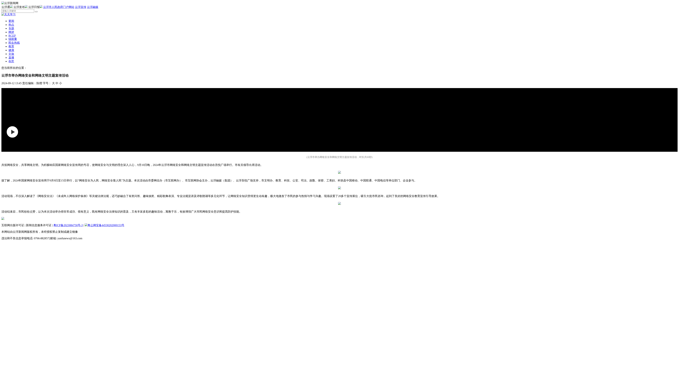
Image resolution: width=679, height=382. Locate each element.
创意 (11, 61)
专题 (11, 28)
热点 (11, 24)
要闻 (11, 20)
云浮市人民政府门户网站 (58, 6)
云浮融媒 (92, 6)
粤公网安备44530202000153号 (106, 225)
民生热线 (14, 42)
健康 (11, 50)
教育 (11, 46)
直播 (11, 57)
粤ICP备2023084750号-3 (68, 225)
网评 (11, 32)
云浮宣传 (80, 6)
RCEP (12, 35)
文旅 (11, 53)
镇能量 (12, 38)
